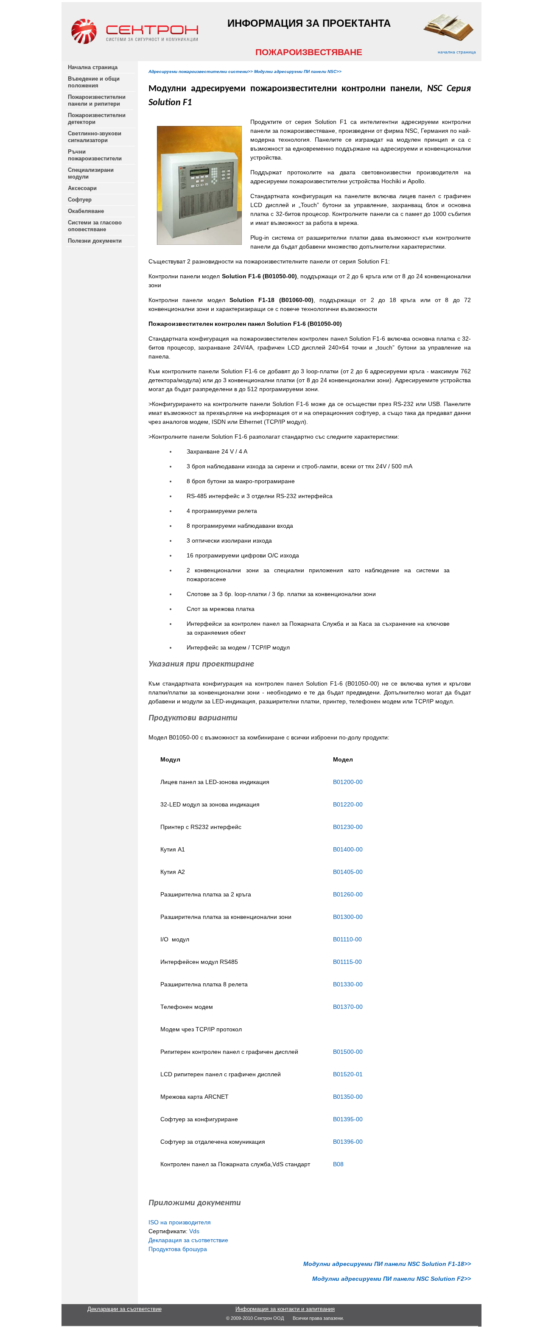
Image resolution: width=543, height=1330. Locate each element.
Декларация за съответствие (188, 1240)
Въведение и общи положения (94, 82)
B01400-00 (348, 849)
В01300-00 (348, 916)
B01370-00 (348, 1006)
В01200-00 (348, 781)
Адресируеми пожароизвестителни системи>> (200, 71)
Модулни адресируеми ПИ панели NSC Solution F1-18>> (386, 1263)
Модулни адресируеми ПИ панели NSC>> (297, 71)
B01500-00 (348, 1051)
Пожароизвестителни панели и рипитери (97, 100)
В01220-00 (348, 804)
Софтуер (80, 199)
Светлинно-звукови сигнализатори (94, 136)
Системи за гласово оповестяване (95, 225)
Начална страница (93, 67)
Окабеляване (86, 211)
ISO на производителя (179, 1222)
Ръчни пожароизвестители (95, 155)
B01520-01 (348, 1074)
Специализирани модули (91, 173)
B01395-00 (348, 1119)
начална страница (457, 52)
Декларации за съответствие (124, 1309)
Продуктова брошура (177, 1249)
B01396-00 (348, 1141)
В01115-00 (347, 961)
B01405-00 (348, 871)
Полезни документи (95, 241)
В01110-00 (347, 939)
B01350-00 (348, 1096)
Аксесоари (82, 188)
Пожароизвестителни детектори (97, 118)
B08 (338, 1164)
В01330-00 (348, 984)
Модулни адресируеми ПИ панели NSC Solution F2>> (391, 1278)
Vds (194, 1231)
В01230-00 (348, 826)
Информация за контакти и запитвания (285, 1309)
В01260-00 (348, 894)
